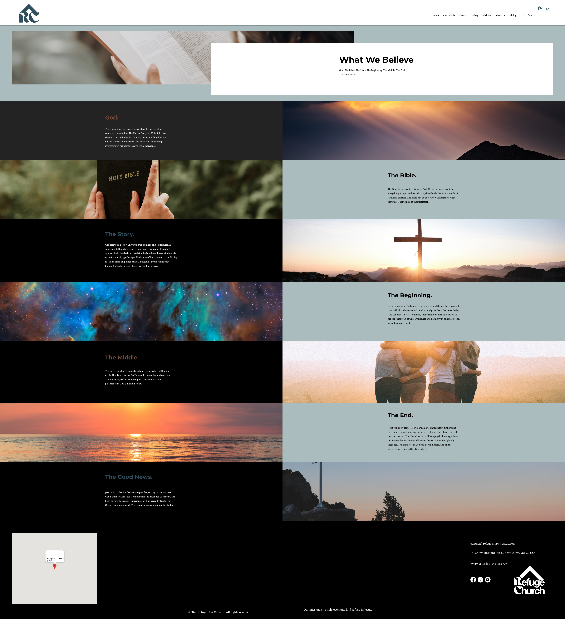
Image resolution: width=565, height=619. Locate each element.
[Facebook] (473, 580)
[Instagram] (480, 580)
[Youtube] (488, 580)
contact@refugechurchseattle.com (492, 543)
